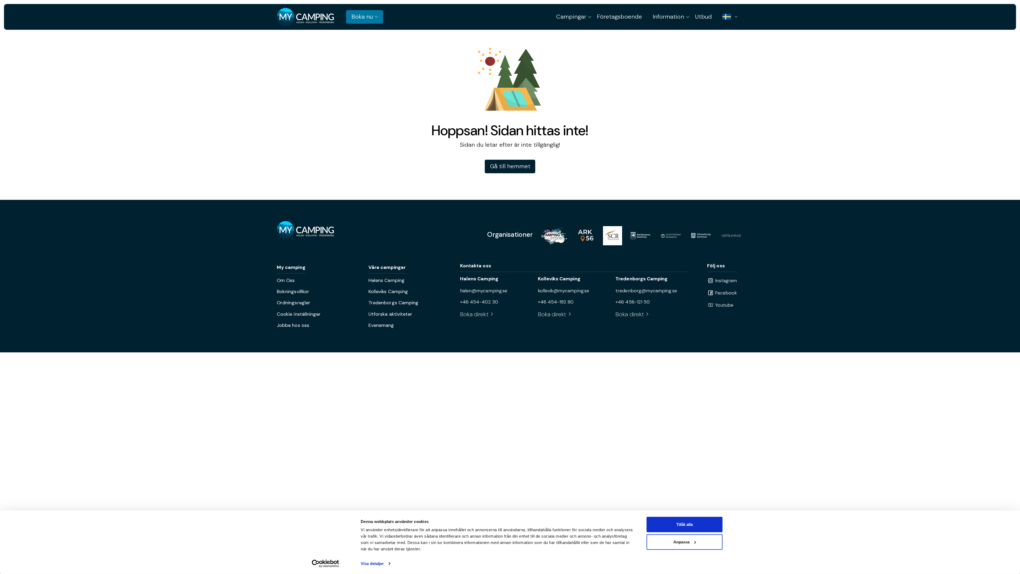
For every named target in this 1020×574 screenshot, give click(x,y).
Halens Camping (386, 280)
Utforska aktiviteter (390, 314)
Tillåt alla (684, 524)
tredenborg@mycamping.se (646, 291)
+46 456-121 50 (632, 302)
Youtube (723, 305)
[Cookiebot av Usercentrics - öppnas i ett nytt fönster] (325, 564)
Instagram (725, 280)
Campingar (571, 16)
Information (668, 16)
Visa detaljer (372, 563)
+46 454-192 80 (556, 302)
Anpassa (681, 541)
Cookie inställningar (299, 314)
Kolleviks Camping (388, 291)
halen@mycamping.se (483, 291)
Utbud (703, 16)
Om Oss (286, 280)
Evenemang (381, 325)
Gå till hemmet (510, 166)
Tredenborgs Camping (393, 302)
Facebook (725, 293)
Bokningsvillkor (293, 291)
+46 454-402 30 (479, 302)
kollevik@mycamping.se (563, 291)
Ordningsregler (293, 302)
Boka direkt (474, 314)
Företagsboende (619, 16)
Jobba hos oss (293, 325)
